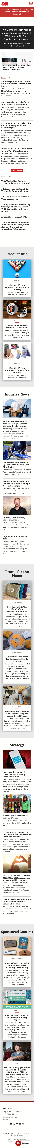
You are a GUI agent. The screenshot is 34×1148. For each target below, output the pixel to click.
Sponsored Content (17, 932)
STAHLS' (17, 1011)
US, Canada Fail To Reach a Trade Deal (16, 537)
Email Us (5, 1120)
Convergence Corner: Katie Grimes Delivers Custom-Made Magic (16, 83)
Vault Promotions (17, 959)
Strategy (17, 745)
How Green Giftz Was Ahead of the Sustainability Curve (17, 609)
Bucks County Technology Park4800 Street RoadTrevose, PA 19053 (12, 1113)
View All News (17, 170)
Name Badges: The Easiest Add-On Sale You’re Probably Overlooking (17, 965)
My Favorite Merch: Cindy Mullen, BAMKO (15, 816)
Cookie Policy (10, 1142)
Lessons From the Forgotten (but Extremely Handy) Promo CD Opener (17, 901)
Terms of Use (11, 1139)
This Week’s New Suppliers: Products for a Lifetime (17, 370)
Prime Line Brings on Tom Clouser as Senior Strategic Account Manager (16, 483)
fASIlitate (25, 12)
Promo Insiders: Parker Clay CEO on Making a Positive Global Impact (16, 125)
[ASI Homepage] (5, 2)
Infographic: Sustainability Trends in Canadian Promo (15, 190)
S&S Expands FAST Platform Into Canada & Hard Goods (15, 103)
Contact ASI (7, 1109)
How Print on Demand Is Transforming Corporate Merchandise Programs (15, 423)
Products (17, 281)
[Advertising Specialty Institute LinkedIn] (20, 1124)
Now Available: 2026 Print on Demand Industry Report (17, 1017)
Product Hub (17, 254)
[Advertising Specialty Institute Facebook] (11, 1124)
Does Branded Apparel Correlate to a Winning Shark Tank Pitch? (14, 774)
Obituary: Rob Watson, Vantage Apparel (14, 518)
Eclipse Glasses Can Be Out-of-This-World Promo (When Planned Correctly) (17, 834)
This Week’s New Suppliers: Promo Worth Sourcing (17, 287)
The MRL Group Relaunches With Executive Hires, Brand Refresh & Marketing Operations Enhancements (15, 225)
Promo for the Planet (17, 574)
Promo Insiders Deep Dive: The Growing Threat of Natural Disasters (17, 67)
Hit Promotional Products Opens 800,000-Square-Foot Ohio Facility (16, 464)
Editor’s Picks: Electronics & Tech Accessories (15, 197)
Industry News (17, 394)
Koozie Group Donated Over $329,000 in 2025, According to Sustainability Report (16, 878)
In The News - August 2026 (14, 217)
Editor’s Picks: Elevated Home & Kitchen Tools (17, 326)
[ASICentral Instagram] (23, 1124)
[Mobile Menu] (31, 3)
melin (17, 1063)
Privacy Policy (21, 1139)
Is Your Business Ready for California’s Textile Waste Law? (17, 659)
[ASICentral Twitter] (14, 1124)
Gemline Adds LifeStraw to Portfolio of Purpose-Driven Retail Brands (17, 713)
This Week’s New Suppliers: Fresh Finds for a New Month (15, 182)
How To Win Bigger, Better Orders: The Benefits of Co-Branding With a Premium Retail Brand (17, 1071)
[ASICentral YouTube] (17, 1124)
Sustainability (17, 602)
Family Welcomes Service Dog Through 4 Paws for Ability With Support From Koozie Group (15, 208)
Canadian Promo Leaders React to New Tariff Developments (16, 150)
